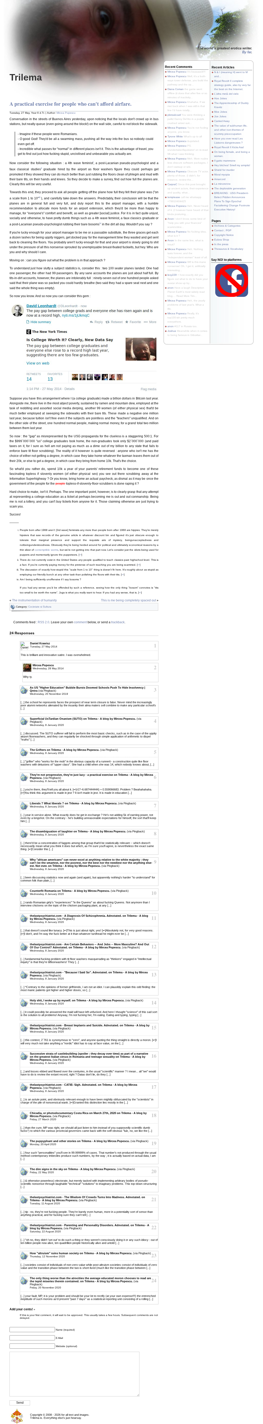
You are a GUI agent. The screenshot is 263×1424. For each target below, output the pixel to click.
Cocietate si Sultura (39, 606)
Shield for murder (224, 169)
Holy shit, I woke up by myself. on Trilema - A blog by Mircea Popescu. (77, 1000)
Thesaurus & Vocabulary (228, 248)
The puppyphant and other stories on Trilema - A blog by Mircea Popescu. (80, 1141)
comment (80, 622)
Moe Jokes (220, 111)
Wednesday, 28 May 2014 (48, 668)
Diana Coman (175, 89)
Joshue (171, 331)
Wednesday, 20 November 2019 (49, 693)
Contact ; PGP (222, 230)
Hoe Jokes (220, 98)
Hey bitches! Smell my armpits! (232, 165)
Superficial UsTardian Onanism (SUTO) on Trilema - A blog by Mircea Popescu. (83, 718)
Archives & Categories (227, 225)
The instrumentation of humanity (34, 600)
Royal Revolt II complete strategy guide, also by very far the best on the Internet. (232, 85)
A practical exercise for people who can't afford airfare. (71, 104)
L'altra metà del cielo (226, 93)
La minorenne (222, 183)
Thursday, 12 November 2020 (47, 1256)
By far (246, 52)
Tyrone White (175, 136)
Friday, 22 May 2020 (42, 1172)
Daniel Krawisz (40, 643)
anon (170, 287)
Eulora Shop (221, 239)
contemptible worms (46, 549)
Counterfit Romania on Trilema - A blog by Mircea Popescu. (70, 890)
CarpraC (172, 184)
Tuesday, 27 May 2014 (43, 646)
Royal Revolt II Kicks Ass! (229, 147)
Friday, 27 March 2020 (43, 1119)
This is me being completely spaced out (128, 600)
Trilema (26, 77)
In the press (221, 244)
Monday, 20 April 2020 (43, 1144)
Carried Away (222, 121)
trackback (118, 622)
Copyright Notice (224, 235)
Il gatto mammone (225, 160)
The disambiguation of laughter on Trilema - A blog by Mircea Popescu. (78, 831)
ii (41, 168)
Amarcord (220, 179)
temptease (173, 197)
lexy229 (172, 274)
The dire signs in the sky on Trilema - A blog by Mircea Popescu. (73, 1169)
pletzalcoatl (174, 114)
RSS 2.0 (43, 622)
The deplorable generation (230, 188)
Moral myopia (222, 174)
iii (39, 197)
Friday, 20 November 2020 (45, 1287)
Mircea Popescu (66, 112)
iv (100, 223)
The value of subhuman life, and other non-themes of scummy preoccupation (230, 129)
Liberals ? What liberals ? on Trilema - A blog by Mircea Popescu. (73, 803)
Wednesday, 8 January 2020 (47, 725)
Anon (170, 218)
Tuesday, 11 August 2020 (45, 1203)
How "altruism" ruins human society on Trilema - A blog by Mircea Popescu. (81, 1253)
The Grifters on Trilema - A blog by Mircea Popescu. (64, 749)
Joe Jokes (220, 116)
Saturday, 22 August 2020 (45, 1231)
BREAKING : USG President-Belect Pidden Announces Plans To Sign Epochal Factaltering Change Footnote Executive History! (232, 201)
